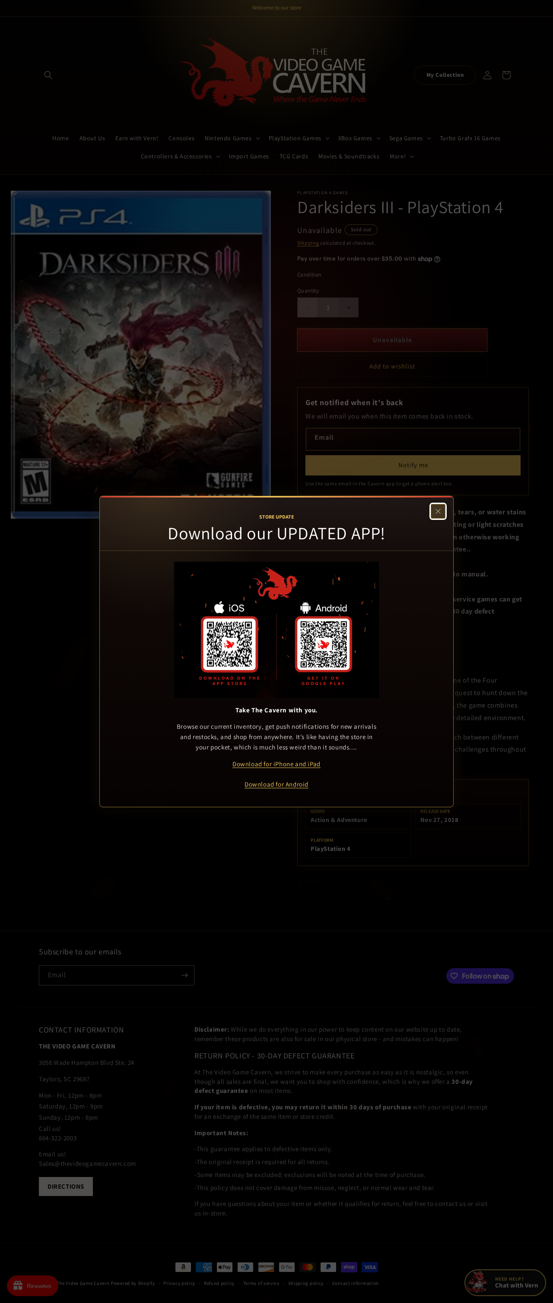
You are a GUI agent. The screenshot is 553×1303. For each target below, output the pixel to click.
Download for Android (276, 784)
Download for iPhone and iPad (276, 764)
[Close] (438, 511)
